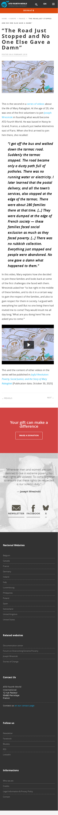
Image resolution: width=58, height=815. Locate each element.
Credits (6, 786)
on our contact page (24, 705)
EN (44, 4)
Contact (6, 796)
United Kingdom (10, 614)
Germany (7, 571)
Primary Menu (53, 4)
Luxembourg (8, 587)
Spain (5, 603)
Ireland (6, 576)
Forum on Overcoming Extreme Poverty (20, 651)
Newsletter (8, 733)
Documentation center (13, 645)
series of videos (35, 104)
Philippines (8, 593)
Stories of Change (10, 661)
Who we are (8, 780)
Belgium (6, 555)
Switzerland (8, 609)
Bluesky (6, 744)
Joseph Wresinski (10, 656)
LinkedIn (7, 754)
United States (9, 619)
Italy (5, 582)
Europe (12, 19)
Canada (6, 560)
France (22, 19)
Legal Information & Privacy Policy (18, 791)
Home (4, 19)
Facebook (7, 738)
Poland (6, 598)
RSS (4, 749)
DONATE (29, 10)
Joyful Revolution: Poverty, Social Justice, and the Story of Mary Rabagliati (25, 379)
